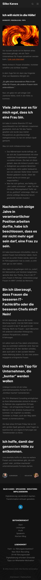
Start (20, 525)
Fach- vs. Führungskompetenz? (20, 549)
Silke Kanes (10, 3)
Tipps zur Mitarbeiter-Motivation (20, 560)
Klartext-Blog (20, 536)
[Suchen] (32, 4)
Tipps (24, 20)
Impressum (14, 577)
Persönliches (16, 20)
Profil (20, 530)
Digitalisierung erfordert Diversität (20, 557)
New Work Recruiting (20, 552)
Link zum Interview (16, 59)
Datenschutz (26, 577)
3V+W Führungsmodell (20, 555)
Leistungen (20, 527)
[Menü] (38, 4)
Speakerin (20, 533)
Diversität (6, 20)
